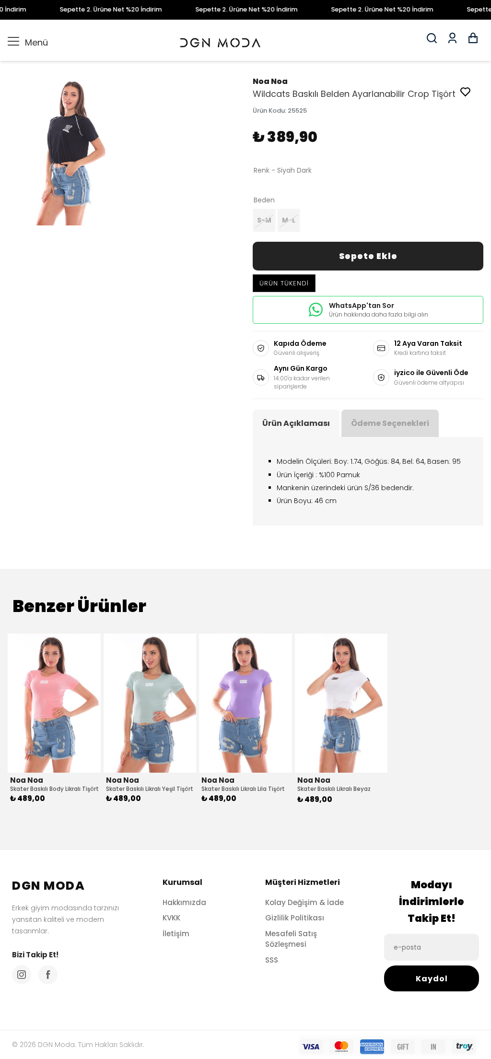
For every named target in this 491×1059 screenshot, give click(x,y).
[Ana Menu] (13, 40)
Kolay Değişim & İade (304, 902)
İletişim (176, 934)
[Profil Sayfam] (452, 41)
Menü (28, 42)
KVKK (171, 918)
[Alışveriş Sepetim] (473, 41)
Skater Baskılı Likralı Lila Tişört (243, 789)
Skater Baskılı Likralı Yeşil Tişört (149, 789)
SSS (271, 960)
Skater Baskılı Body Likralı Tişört (54, 789)
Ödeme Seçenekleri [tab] (390, 423)
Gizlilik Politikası (294, 918)
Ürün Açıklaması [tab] (296, 423)
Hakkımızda (184, 902)
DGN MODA (48, 885)
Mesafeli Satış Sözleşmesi (291, 939)
